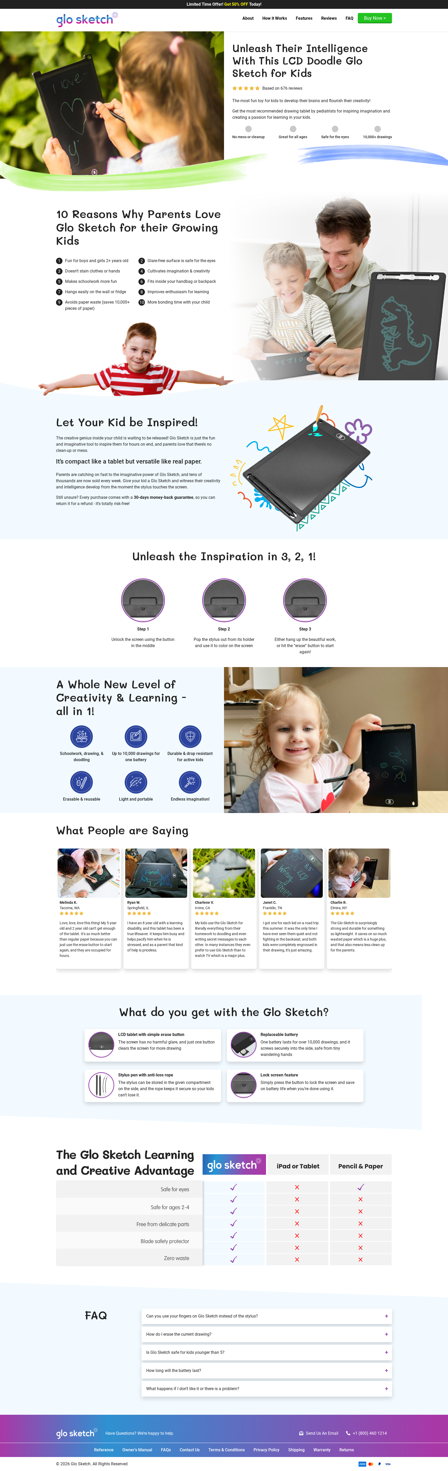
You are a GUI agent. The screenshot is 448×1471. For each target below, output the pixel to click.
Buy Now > (375, 18)
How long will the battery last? (173, 1370)
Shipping (297, 1449)
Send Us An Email (322, 1433)
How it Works (274, 18)
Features (304, 18)
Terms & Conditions (226, 1449)
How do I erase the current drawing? (179, 1334)
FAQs (166, 1449)
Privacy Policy (266, 1449)
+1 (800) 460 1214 (370, 1433)
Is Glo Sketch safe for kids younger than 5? (185, 1352)
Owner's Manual (137, 1449)
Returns (346, 1449)
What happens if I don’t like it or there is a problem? (192, 1388)
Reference (104, 1449)
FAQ (349, 18)
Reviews (329, 18)
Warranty (322, 1449)
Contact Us (190, 1449)
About (248, 18)
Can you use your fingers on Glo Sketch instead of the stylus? (202, 1316)
